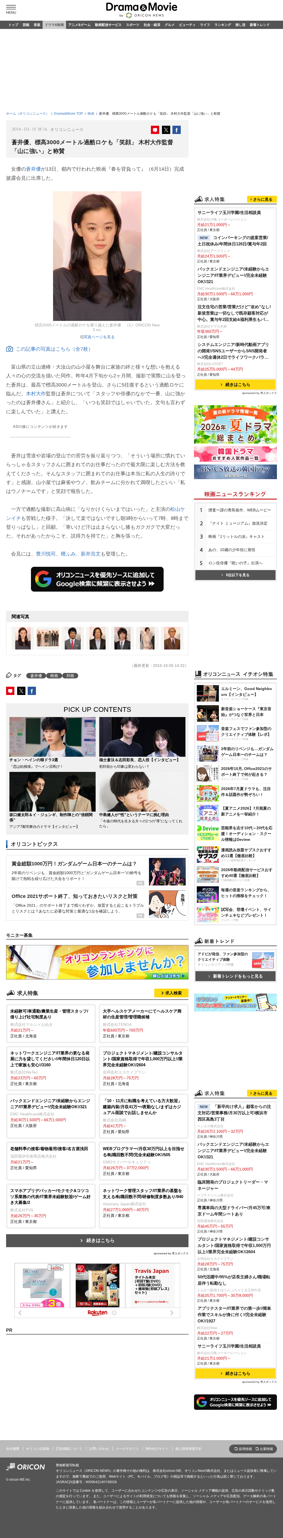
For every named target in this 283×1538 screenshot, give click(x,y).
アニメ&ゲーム (79, 25)
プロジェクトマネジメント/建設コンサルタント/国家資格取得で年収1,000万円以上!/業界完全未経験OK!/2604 (234, 1245)
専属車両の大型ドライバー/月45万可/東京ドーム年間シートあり (234, 1210)
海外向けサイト (157, 1449)
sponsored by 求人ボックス (171, 1253)
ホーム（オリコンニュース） (27, 114)
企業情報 (266, 1449)
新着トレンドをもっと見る (238, 976)
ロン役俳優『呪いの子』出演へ (235, 563)
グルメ (170, 25)
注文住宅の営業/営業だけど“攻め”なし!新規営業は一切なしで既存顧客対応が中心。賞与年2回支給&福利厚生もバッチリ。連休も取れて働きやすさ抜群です (234, 313)
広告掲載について (69, 1449)
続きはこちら (101, 1240)
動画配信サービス (108, 25)
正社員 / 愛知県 (142, 1116)
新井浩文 (91, 554)
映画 (91, 114)
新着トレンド (260, 25)
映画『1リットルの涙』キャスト (236, 536)
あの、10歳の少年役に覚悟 (231, 549)
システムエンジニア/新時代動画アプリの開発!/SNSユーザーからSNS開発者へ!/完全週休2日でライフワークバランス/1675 (233, 351)
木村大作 (36, 393)
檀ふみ (68, 554)
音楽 (37, 25)
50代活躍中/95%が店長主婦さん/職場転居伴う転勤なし (234, 1279)
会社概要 (12, 1449)
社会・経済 (152, 25)
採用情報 (245, 1449)
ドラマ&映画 (54, 25)
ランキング (222, 25)
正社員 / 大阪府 (50, 1113)
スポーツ (132, 25)
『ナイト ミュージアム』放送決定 (238, 523)
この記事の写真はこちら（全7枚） (54, 349)
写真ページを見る (99, 337)
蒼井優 (33, 169)
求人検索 (173, 993)
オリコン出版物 (37, 1449)
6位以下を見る (238, 575)
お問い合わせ (99, 1449)
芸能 (26, 25)
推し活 (240, 25)
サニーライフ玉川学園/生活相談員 (229, 212)
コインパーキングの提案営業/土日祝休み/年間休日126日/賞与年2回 (233, 240)
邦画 (70, 675)
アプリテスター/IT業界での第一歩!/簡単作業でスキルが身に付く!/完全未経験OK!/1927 (234, 1314)
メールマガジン (127, 1449)
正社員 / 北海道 (49, 1023)
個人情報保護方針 (188, 1449)
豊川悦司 (46, 554)
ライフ (205, 25)
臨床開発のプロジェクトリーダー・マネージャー (233, 1185)
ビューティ (187, 25)
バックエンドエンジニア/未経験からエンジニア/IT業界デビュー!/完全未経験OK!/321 (233, 275)
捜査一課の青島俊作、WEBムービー (239, 510)
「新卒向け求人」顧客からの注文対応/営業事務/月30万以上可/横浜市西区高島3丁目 (234, 1112)
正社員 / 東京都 (142, 1023)
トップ (13, 25)
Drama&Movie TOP (68, 114)
